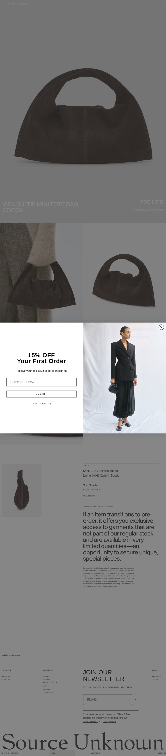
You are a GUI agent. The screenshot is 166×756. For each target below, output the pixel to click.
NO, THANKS (42, 403)
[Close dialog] (161, 327)
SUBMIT (41, 394)
